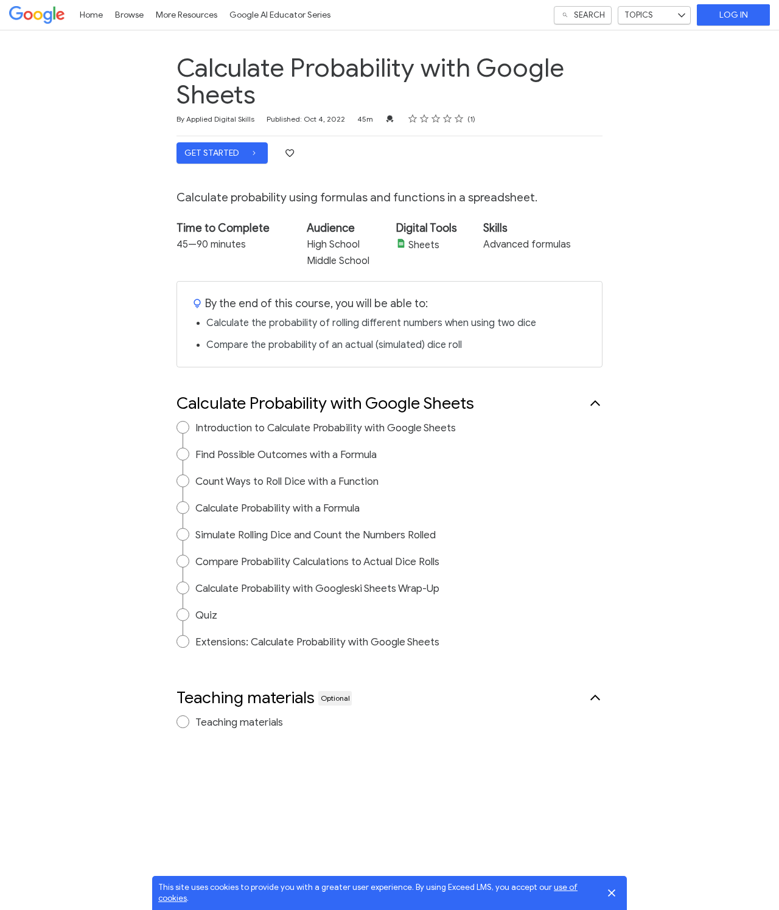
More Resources (186, 15)
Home (91, 15)
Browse (129, 15)
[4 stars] (447, 118)
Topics (638, 15)
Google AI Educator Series (279, 15)
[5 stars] (459, 118)
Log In (733, 15)
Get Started (212, 153)
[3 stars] (436, 118)
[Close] (612, 893)
